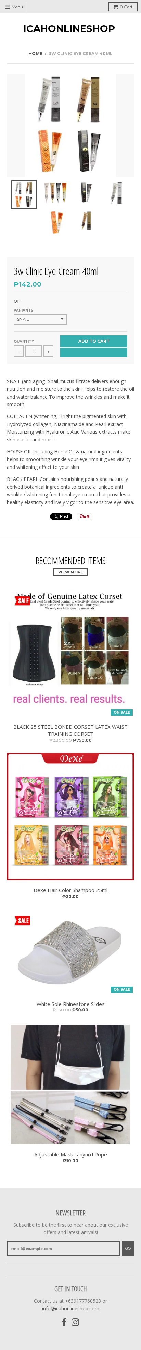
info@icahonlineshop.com (70, 1308)
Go (128, 1248)
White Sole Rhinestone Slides (71, 1003)
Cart (126, 6)
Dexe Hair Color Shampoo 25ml (70, 890)
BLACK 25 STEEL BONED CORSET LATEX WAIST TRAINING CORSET (70, 730)
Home (35, 53)
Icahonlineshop (69, 28)
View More (70, 572)
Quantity (24, 341)
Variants (23, 310)
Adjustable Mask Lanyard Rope (70, 1154)
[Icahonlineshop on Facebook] (64, 1322)
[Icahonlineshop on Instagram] (75, 1322)
